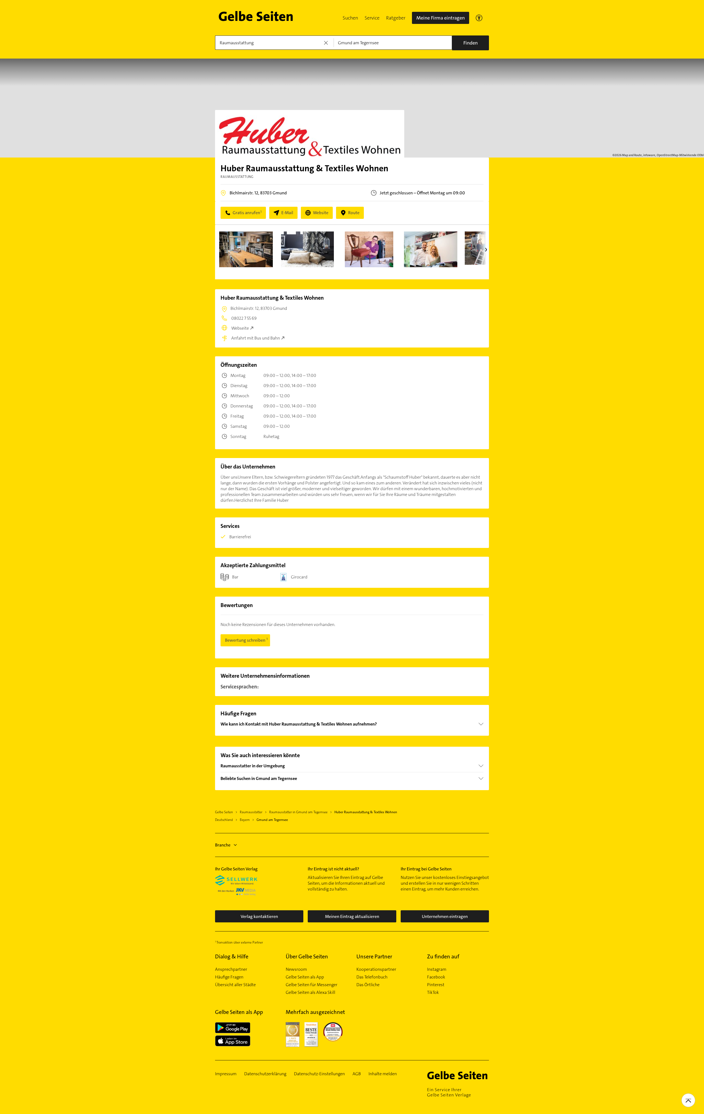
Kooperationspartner (376, 969)
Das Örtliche (368, 985)
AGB (357, 1074)
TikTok (433, 992)
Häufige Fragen (229, 977)
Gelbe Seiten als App (305, 977)
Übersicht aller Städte (235, 985)
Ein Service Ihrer (449, 1092)
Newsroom (296, 969)
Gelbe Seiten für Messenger (311, 985)
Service (372, 18)
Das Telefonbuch (371, 977)
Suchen (350, 18)
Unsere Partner (374, 956)
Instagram (436, 969)
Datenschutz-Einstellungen (319, 1074)
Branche (222, 845)
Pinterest (435, 985)
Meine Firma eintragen (440, 18)
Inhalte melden (383, 1074)
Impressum (226, 1074)
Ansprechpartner (231, 969)
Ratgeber (395, 18)
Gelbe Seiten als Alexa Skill (310, 992)
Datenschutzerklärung (265, 1074)
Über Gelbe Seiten (307, 956)
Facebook (436, 977)
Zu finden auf (443, 956)
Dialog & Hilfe (231, 956)
